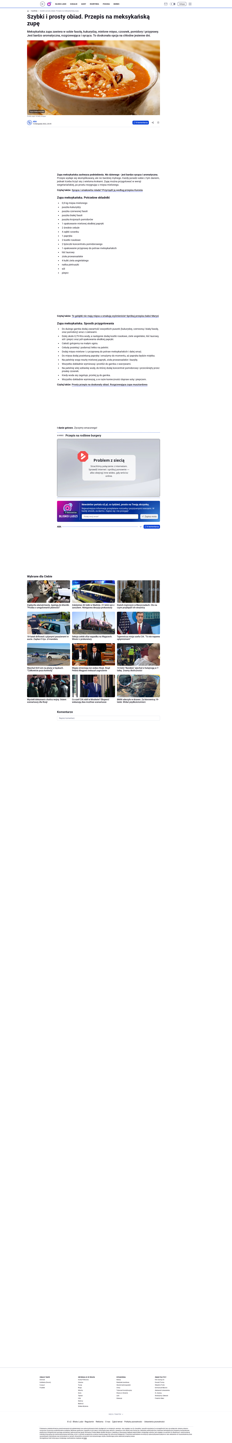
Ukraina (80, 1382)
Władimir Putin (160, 1385)
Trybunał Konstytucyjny (124, 1390)
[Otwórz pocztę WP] (166, 4)
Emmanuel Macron (161, 1388)
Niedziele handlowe (122, 1382)
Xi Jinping (158, 1393)
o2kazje (73, 4)
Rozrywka (94, 4)
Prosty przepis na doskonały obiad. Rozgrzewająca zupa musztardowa (109, 384)
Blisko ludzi (60, 4)
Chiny (118, 1388)
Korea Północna (83, 1380)
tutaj (85, 1438)
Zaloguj (182, 4)
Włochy (80, 1390)
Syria (79, 1393)
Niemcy (80, 1401)
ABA (35, 121)
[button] (173, 4)
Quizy (83, 4)
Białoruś (80, 1403)
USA (79, 1398)
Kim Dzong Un (159, 1380)
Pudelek (42, 1388)
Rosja (80, 1388)
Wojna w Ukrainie (122, 1393)
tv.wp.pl (42, 1385)
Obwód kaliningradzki (123, 1385)
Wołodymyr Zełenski (161, 1396)
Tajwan (80, 1396)
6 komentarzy (142, 122)
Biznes (116, 4)
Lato (117, 1396)
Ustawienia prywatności (154, 1422)
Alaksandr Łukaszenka (162, 1390)
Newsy (118, 1380)
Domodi (42, 1380)
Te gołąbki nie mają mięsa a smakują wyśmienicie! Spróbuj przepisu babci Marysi (115, 315)
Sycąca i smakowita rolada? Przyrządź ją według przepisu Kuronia (107, 190)
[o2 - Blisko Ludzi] (51, 4)
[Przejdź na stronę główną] (42, 6)
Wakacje (119, 1398)
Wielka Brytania (83, 1406)
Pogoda (106, 4)
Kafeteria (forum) (45, 1382)
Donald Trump (159, 1382)
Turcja (80, 1385)
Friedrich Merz (159, 1398)
